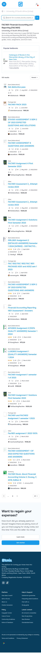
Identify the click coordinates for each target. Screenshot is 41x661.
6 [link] (12, 496)
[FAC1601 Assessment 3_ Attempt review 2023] (5, 183)
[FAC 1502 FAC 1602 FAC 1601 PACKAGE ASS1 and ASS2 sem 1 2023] (4, 262)
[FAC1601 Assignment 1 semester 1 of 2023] (5, 373)
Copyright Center (7, 613)
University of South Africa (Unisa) (15, 31)
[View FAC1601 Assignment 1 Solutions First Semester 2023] (20, 399)
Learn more (20, 537)
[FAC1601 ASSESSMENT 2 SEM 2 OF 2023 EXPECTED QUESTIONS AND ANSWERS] (5, 283)
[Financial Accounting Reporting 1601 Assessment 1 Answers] (5, 306)
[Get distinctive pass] (5, 86)
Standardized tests (27, 622)
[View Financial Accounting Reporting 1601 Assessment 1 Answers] (20, 312)
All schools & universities (29, 613)
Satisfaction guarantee (28, 595)
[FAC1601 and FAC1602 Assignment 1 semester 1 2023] (4, 414)
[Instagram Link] (3, 582)
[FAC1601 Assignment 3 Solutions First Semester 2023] (5, 218)
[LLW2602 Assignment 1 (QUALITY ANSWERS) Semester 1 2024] (5, 350)
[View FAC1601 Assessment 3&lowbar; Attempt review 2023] (20, 187)
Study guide (25, 605)
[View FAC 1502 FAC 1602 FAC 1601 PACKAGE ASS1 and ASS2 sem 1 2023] (20, 268)
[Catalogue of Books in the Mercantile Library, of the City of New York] (5, 61)
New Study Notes (27, 616)
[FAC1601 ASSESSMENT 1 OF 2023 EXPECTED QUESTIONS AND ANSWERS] (5, 449)
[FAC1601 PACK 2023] (4, 103)
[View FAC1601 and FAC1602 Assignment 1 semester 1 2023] (20, 418)
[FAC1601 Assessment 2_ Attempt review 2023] (5, 200)
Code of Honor (6, 616)
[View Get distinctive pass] (20, 90)
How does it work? (7, 595)
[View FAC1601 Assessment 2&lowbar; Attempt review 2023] (20, 205)
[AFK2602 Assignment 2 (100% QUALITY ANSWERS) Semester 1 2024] (5, 327)
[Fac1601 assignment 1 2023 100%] (5, 432)
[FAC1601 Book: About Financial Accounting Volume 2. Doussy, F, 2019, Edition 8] (5, 473)
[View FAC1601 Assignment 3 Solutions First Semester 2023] (20, 224)
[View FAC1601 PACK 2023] (20, 106)
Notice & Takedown (7, 622)
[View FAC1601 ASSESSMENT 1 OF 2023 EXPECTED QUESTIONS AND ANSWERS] (20, 456)
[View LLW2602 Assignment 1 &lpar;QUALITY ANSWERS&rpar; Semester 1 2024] (20, 357)
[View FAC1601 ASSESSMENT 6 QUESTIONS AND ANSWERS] (20, 147)
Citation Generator (7, 605)
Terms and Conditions (8, 638)
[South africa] (2, 11)
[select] (34, 77)
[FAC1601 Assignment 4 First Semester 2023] (5, 162)
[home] (20, 4)
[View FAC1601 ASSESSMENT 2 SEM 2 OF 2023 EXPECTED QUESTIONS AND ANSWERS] (20, 290)
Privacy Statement (22, 638)
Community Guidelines (8, 619)
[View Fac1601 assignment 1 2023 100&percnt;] (20, 436)
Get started (21, 543)
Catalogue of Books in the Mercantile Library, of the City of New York (22, 57)
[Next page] (17, 496)
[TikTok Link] (7, 582)
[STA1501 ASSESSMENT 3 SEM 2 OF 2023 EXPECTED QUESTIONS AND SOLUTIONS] (5, 118)
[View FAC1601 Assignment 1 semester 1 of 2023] (20, 379)
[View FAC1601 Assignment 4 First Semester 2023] (20, 167)
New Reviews (26, 619)
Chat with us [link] (25, 602)
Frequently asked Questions (30, 599)
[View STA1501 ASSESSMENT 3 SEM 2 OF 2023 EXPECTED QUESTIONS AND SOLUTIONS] (20, 125)
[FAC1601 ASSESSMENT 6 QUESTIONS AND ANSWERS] (5, 142)
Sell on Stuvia (6, 599)
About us (4, 602)
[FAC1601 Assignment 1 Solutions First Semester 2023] (5, 394)
